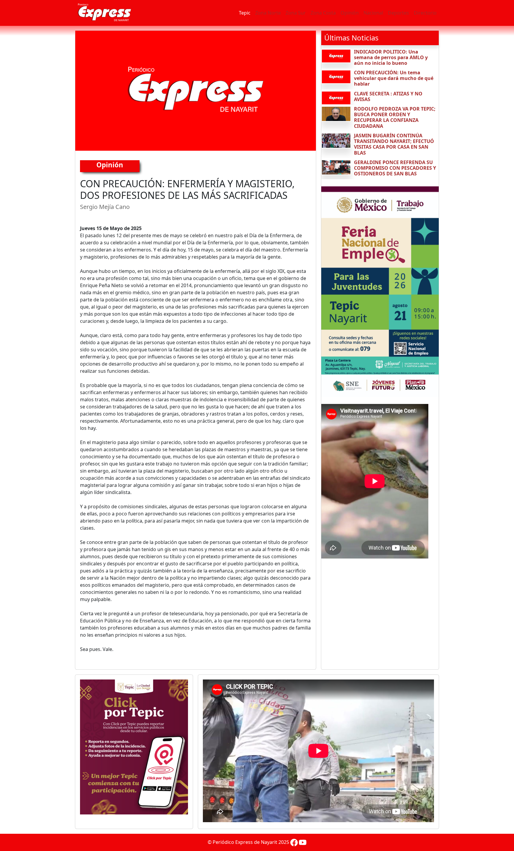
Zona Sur (296, 13)
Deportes (398, 13)
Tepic (244, 13)
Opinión (350, 13)
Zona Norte (268, 13)
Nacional (373, 13)
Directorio (425, 13)
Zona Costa (323, 13)
